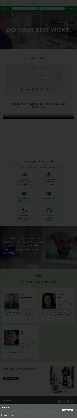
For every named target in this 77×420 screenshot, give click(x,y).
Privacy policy (14, 415)
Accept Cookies (67, 410)
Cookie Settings (5, 415)
